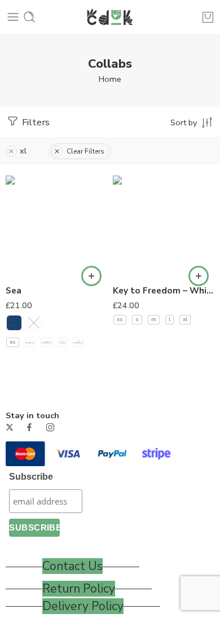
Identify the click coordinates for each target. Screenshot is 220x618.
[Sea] (56, 226)
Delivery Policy (83, 606)
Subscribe (31, 476)
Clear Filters (85, 151)
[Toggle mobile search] (29, 17)
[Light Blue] (14, 322)
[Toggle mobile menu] (13, 17)
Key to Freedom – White (163, 290)
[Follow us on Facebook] (29, 427)
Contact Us (72, 566)
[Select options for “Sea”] (91, 276)
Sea (13, 290)
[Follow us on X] (10, 427)
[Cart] (207, 17)
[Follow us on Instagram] (50, 427)
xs (13, 342)
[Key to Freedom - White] (163, 226)
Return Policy (78, 589)
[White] (33, 322)
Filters (35, 122)
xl (78, 342)
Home (110, 79)
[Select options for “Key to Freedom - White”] (198, 276)
